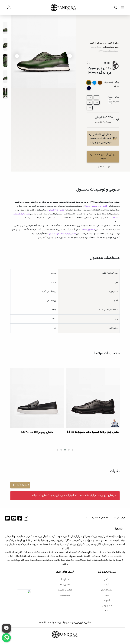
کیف (106, 585)
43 (96, 102)
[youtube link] (13, 518)
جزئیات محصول (103, 167)
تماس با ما (65, 585)
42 (90, 102)
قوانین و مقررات (65, 590)
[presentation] (70, 56)
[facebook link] (19, 518)
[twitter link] (7, 518)
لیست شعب (65, 595)
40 (90, 97)
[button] (73, 449)
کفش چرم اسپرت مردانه (104, 45)
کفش (106, 580)
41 (96, 97)
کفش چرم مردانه (104, 43)
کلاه (106, 611)
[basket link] (8, 7)
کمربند (107, 601)
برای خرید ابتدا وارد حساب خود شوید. (103, 156)
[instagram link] (25, 518)
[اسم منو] (115, 8)
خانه (117, 43)
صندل (107, 595)
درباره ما (65, 580)
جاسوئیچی (107, 606)
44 (90, 107)
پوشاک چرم (106, 590)
